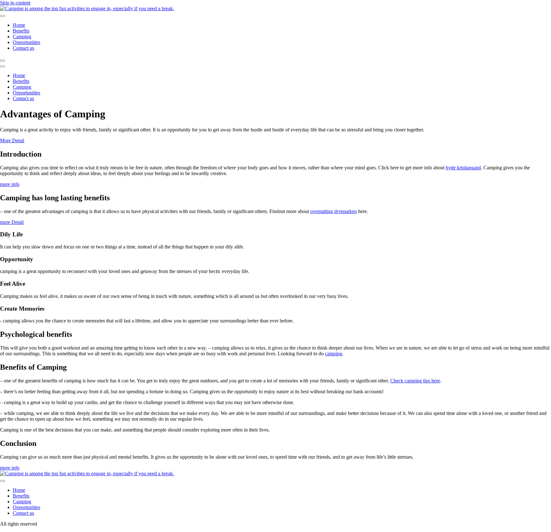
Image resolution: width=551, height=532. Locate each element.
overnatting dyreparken (333, 211)
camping (333, 353)
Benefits (21, 30)
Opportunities (26, 42)
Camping (22, 36)
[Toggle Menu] (2, 16)
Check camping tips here (415, 380)
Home (19, 25)
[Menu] (2, 61)
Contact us (23, 48)
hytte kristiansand (463, 167)
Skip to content (15, 2)
